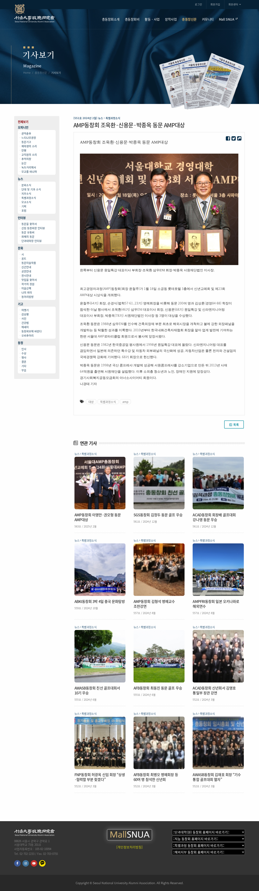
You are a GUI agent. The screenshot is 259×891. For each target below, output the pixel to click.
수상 (23, 353)
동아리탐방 (27, 296)
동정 (20, 342)
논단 (23, 163)
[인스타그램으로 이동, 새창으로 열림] (25, 863)
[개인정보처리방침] (129, 847)
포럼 (23, 210)
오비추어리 (27, 335)
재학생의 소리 (29, 146)
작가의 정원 (27, 284)
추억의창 (26, 158)
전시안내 (26, 275)
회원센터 (233, 4)
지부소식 (26, 193)
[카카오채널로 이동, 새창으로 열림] (42, 863)
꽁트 (23, 258)
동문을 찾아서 (29, 223)
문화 (20, 248)
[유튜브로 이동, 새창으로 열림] (34, 863)
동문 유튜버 (27, 232)
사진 (23, 318)
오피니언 (23, 127)
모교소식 (26, 202)
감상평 (25, 314)
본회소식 (26, 185)
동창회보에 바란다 (31, 331)
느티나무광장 (28, 137)
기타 (23, 366)
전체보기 (23, 121)
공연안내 (26, 271)
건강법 (25, 322)
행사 (23, 357)
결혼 (23, 361)
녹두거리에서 (28, 167)
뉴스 (20, 178)
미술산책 (26, 288)
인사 (23, 349)
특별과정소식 (28, 197)
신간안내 (26, 267)
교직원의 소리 (29, 154)
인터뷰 (22, 217)
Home (27, 72)
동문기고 (26, 141)
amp (125, 402)
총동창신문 (41, 72)
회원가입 (215, 4)
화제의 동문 (27, 236)
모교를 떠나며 (29, 171)
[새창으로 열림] (228, 138)
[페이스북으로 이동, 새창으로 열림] (17, 863)
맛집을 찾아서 (29, 279)
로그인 (198, 4)
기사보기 (56, 72)
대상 (91, 402)
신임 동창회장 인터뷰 (33, 228)
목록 (236, 424)
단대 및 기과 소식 (31, 189)
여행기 (25, 310)
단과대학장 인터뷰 (31, 240)
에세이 (25, 327)
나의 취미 (26, 292)
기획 (23, 206)
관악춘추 (26, 133)
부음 (23, 370)
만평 (23, 150)
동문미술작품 (28, 262)
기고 (20, 304)
